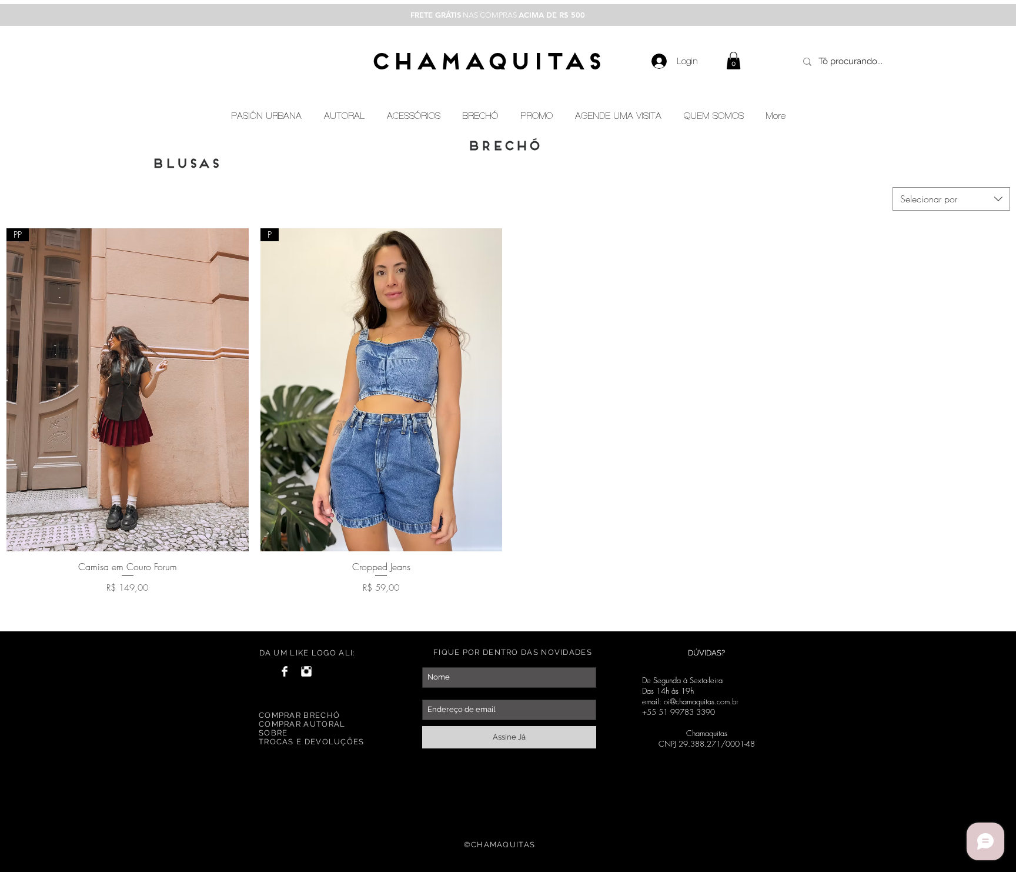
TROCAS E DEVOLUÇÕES (312, 741)
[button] (733, 60)
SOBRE (273, 732)
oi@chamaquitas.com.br (701, 701)
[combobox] (951, 199)
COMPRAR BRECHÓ (299, 715)
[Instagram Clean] (306, 671)
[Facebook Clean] (284, 671)
